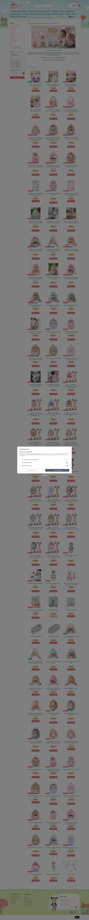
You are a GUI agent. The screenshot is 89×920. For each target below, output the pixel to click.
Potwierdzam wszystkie (57, 470)
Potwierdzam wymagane (32, 470)
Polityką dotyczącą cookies (47, 453)
